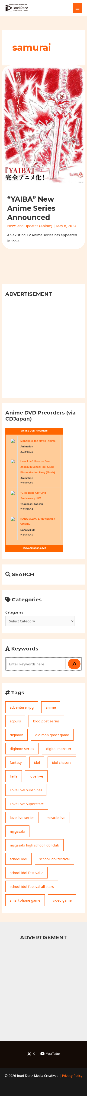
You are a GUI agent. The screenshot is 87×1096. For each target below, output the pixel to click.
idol (37, 762)
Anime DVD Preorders (34, 430)
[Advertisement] (43, 347)
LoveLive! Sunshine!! (26, 790)
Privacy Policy (72, 1075)
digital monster (58, 748)
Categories (14, 612)
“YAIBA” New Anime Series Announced (31, 208)
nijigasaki (17, 831)
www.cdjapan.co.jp (34, 547)
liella (13, 776)
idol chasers (61, 762)
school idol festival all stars (32, 886)
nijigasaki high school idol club (34, 845)
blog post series (46, 721)
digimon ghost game (52, 734)
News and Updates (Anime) (29, 225)
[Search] (74, 664)
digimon (16, 734)
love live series (22, 817)
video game (62, 900)
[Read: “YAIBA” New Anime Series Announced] (43, 124)
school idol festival (54, 859)
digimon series (22, 748)
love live (36, 776)
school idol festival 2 (26, 872)
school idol (18, 859)
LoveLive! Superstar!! (27, 803)
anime (51, 707)
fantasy (16, 762)
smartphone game (25, 900)
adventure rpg (22, 707)
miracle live (55, 817)
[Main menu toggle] (78, 8)
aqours (15, 721)
